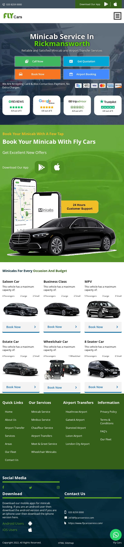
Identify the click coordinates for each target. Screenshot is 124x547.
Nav (118, 16)
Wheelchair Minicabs (44, 452)
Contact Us (11, 460)
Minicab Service (40, 412)
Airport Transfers (41, 436)
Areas (8, 444)
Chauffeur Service (42, 428)
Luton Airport (74, 436)
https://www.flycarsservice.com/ (85, 523)
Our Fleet (10, 452)
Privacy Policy (108, 412)
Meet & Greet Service (44, 444)
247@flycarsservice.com (81, 517)
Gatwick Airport (75, 420)
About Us (10, 420)
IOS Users (9, 530)
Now (37, 61)
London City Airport (78, 444)
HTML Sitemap (66, 543)
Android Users (13, 523)
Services (10, 436)
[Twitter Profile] (30, 487)
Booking (86, 74)
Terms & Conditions (107, 421)
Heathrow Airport (76, 412)
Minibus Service (40, 420)
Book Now (13, 327)
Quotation (86, 61)
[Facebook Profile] (3, 487)
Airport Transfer (15, 428)
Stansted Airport (76, 428)
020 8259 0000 (14, 4)
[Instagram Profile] (58, 487)
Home (8, 412)
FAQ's (103, 431)
